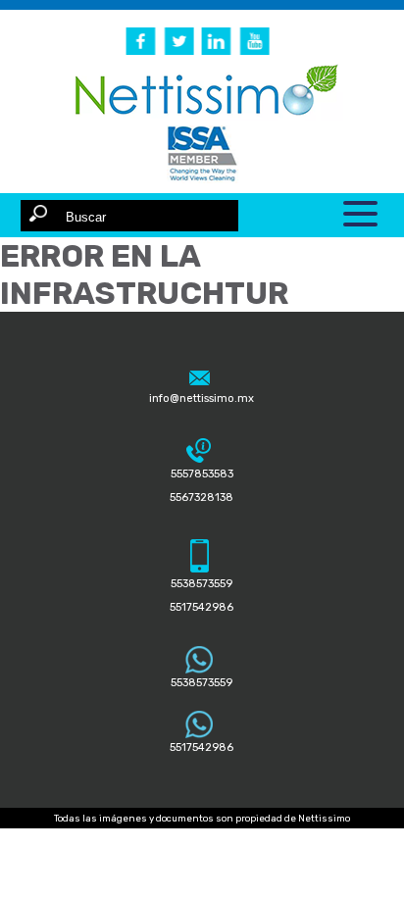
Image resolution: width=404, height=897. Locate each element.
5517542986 (201, 747)
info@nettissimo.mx (201, 398)
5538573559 (201, 682)
